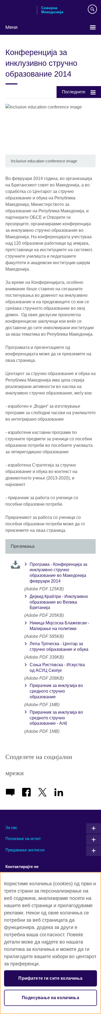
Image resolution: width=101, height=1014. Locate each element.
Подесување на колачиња (50, 997)
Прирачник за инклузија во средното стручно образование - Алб (56, 718)
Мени (11, 27)
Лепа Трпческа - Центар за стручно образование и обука (59, 646)
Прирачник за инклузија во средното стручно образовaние (56, 691)
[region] (50, 943)
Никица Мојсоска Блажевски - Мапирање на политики (59, 626)
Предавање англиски (24, 850)
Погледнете (73, 92)
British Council (19, 10)
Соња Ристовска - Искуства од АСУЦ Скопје (57, 667)
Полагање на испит (23, 838)
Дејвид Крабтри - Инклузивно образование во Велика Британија (59, 602)
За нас (11, 827)
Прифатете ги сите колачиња (50, 978)
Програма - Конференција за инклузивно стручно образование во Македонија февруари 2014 (58, 572)
